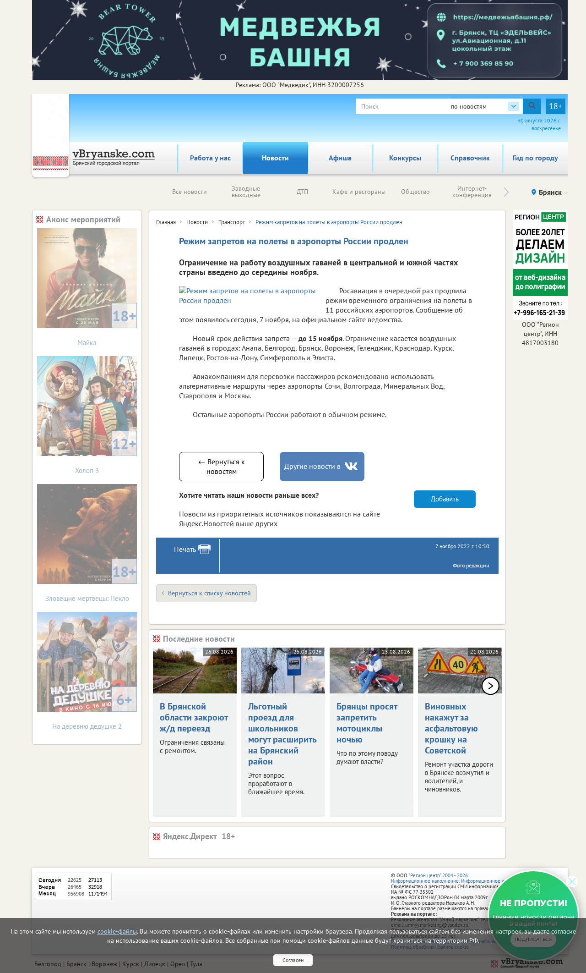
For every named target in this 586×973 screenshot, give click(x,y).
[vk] (352, 466)
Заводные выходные (246, 191)
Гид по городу (535, 157)
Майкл (106, 326)
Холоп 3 (105, 454)
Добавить (445, 499)
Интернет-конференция (472, 191)
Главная (166, 222)
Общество (415, 191)
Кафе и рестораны (358, 191)
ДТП (302, 191)
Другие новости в (312, 466)
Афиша (340, 157)
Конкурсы (405, 157)
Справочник (470, 157)
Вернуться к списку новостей (209, 593)
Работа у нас (210, 157)
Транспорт (231, 222)
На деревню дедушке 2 (92, 710)
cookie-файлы (117, 931)
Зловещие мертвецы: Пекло (91, 582)
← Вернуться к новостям (221, 466)
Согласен (293, 960)
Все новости (189, 191)
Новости (275, 157)
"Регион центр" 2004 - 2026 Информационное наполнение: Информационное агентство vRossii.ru (467, 878)
